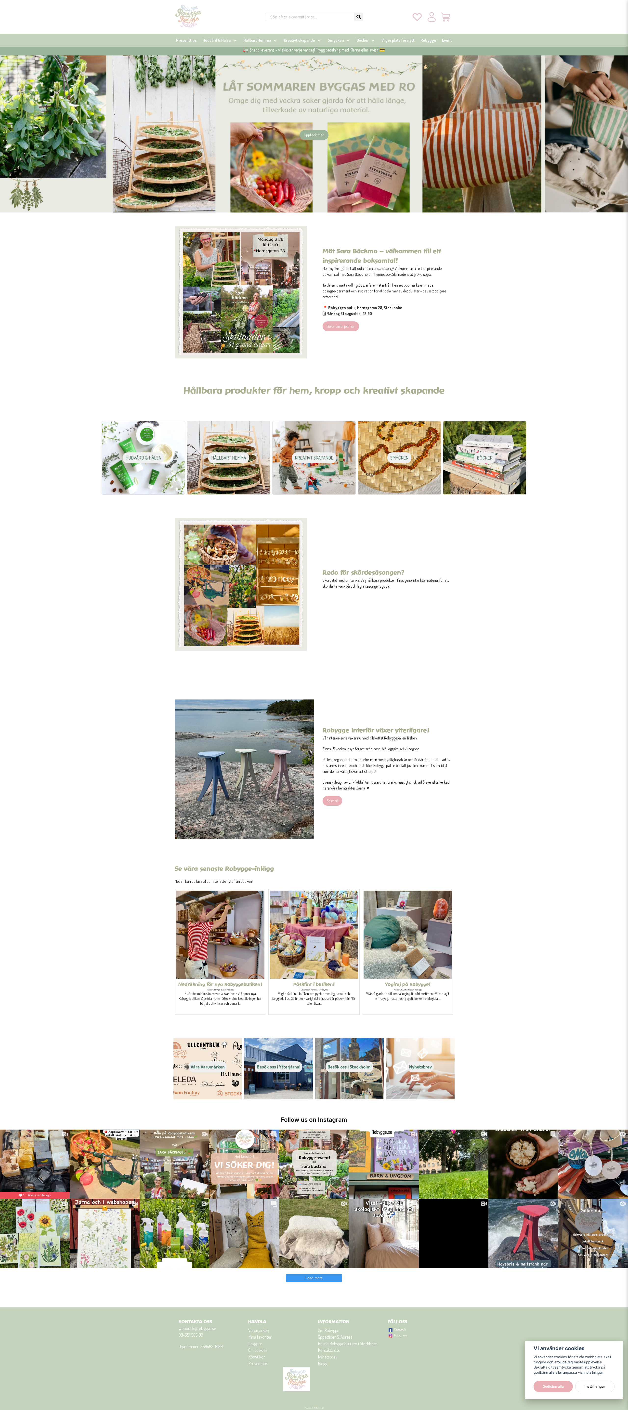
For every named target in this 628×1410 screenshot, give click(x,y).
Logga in (255, 1343)
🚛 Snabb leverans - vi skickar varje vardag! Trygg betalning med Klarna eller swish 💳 (314, 50)
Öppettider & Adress (335, 1337)
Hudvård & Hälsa (217, 40)
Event (447, 40)
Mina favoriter (260, 1337)
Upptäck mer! (314, 134)
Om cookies (257, 1350)
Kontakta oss (329, 1350)
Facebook (400, 1329)
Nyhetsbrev (328, 1356)
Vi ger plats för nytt (398, 40)
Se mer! (332, 800)
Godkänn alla (553, 1386)
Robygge (428, 40)
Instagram (400, 1335)
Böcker (363, 40)
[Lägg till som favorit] (417, 17)
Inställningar (595, 1386)
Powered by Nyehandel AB (314, 1408)
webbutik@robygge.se (197, 1328)
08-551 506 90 (191, 1335)
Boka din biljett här (341, 326)
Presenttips (186, 40)
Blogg (322, 1363)
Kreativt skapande (299, 40)
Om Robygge (328, 1330)
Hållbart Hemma (257, 40)
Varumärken (258, 1330)
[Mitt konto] (431, 17)
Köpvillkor (256, 1356)
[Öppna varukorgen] (446, 17)
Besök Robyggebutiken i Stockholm (348, 1343)
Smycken (336, 40)
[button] (358, 17)
